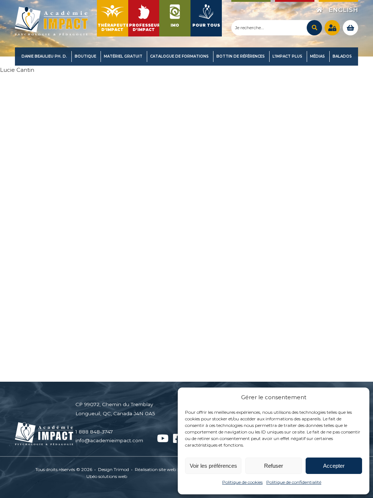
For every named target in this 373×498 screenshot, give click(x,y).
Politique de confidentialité (293, 482)
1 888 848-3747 (94, 432)
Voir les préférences (213, 466)
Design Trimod (113, 469)
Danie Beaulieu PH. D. (44, 56)
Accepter (334, 466)
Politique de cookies (242, 482)
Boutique (85, 56)
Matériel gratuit (123, 56)
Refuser (273, 466)
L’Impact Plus (287, 56)
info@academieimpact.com (109, 440)
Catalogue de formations (179, 56)
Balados (342, 56)
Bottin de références (240, 56)
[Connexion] (332, 27)
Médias (317, 56)
